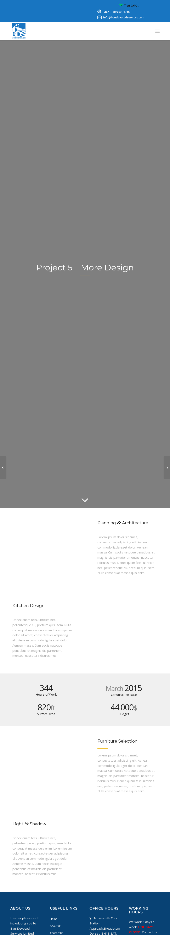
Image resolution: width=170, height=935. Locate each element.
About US (56, 926)
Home (53, 919)
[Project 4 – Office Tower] (3, 467)
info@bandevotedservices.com (123, 17)
